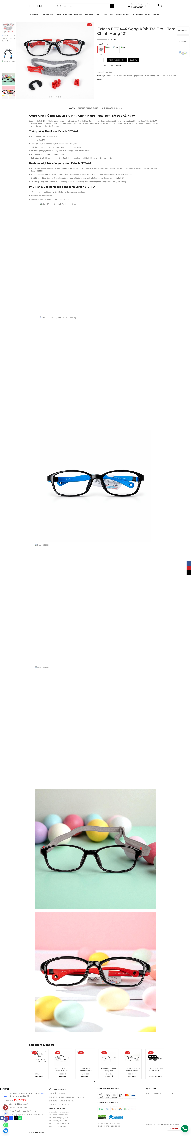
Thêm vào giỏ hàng (116, 60)
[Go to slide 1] (94, 1081)
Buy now (133, 60)
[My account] (147, 6)
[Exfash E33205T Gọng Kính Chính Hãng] (39, 1054)
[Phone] (185, 1129)
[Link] (5, 1113)
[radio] (101, 49)
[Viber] (5, 1119)
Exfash (108, 76)
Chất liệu (115, 76)
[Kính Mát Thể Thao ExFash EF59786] (155, 1058)
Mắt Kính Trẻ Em (162, 76)
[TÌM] (112, 6)
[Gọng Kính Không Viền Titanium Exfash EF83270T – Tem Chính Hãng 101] (62, 1058)
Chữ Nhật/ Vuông (125, 76)
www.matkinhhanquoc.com (59, 1112)
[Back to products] (101, 23)
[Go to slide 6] (49, 97)
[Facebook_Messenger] (5, 1130)
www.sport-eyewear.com (58, 1121)
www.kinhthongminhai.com (59, 1123)
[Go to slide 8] (54, 97)
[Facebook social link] (103, 79)
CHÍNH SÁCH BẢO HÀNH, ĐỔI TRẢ (61, 1101)
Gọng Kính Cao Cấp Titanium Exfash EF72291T (132, 1070)
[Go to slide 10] (58, 97)
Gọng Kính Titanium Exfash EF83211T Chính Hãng (85, 1071)
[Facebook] (2, 1118)
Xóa (101, 54)
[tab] (72, 107)
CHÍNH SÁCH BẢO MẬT (57, 1093)
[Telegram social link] (114, 79)
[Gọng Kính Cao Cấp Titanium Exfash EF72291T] (132, 1058)
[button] (5, 97)
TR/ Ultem (173, 76)
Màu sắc (100, 44)
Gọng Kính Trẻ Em (139, 76)
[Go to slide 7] (51, 97)
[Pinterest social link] (108, 79)
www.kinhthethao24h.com (58, 1115)
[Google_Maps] (5, 1107)
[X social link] (106, 79)
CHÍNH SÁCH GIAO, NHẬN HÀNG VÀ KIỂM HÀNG (66, 1097)
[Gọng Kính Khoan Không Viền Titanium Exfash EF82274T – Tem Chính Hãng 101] (108, 1058)
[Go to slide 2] (96, 1081)
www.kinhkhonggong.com (58, 1118)
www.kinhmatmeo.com (57, 1126)
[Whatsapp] (20, 1118)
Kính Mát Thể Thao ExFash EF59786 (155, 1069)
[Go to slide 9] (56, 97)
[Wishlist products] (153, 6)
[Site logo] (35, 6)
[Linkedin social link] (111, 79)
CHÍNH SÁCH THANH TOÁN (59, 1105)
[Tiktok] (16, 1118)
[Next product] (104, 23)
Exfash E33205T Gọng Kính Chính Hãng (39, 1061)
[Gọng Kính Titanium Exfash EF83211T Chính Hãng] (85, 1058)
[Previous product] (98, 23)
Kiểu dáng (151, 76)
